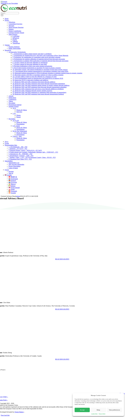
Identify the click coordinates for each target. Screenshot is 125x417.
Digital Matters (19, 412)
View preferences (114, 410)
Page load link (5, 415)
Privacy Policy (102, 413)
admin (18, 196)
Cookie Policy (94, 413)
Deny (98, 410)
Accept (82, 410)
